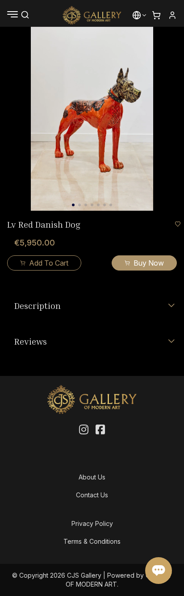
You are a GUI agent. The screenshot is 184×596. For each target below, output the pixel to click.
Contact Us (92, 495)
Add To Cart (48, 262)
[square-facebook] (100, 430)
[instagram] (83, 430)
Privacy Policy (92, 523)
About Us (92, 477)
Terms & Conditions (92, 541)
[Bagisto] (92, 15)
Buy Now (149, 262)
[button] (136, 15)
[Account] (172, 15)
